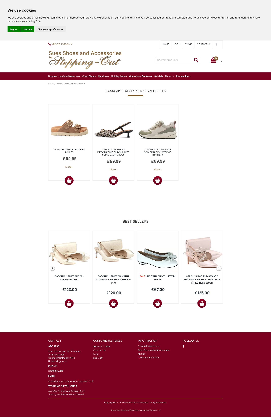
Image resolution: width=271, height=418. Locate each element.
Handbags (103, 76)
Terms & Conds (101, 346)
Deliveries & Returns (148, 357)
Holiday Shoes (119, 76)
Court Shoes (89, 76)
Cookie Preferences (148, 346)
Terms (188, 44)
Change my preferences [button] (50, 29)
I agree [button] (13, 29)
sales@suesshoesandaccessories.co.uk (70, 381)
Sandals (158, 76)
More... (69, 167)
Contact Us (203, 44)
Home (166, 44)
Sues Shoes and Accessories (154, 350)
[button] (217, 60)
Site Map (98, 357)
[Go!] (196, 60)
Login (177, 44)
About (141, 353)
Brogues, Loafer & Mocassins (64, 76)
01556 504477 (55, 371)
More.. (168, 76)
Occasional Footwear (140, 76)
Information (182, 76)
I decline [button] (27, 29)
